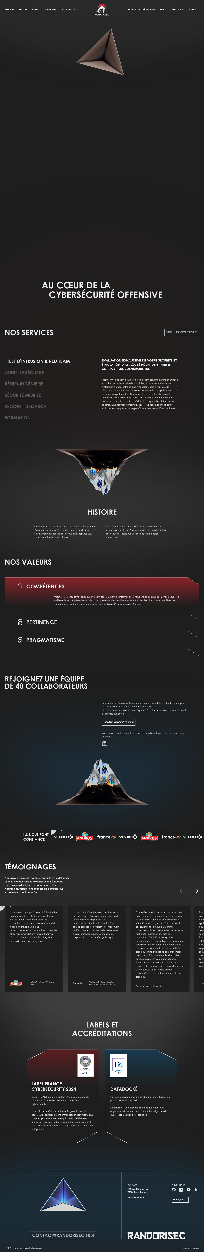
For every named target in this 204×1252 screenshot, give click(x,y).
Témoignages (68, 9)
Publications (177, 9)
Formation (18, 417)
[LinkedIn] (104, 743)
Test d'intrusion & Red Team (38, 361)
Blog (163, 9)
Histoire (23, 9)
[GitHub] (174, 1190)
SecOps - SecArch (25, 406)
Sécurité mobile (23, 395)
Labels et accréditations (141, 9)
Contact (194, 9)
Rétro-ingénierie (24, 384)
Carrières (50, 9)
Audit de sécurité (24, 372)
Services (9, 9)
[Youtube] (188, 1189)
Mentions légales (191, 1248)
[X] (196, 1190)
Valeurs (36, 9)
